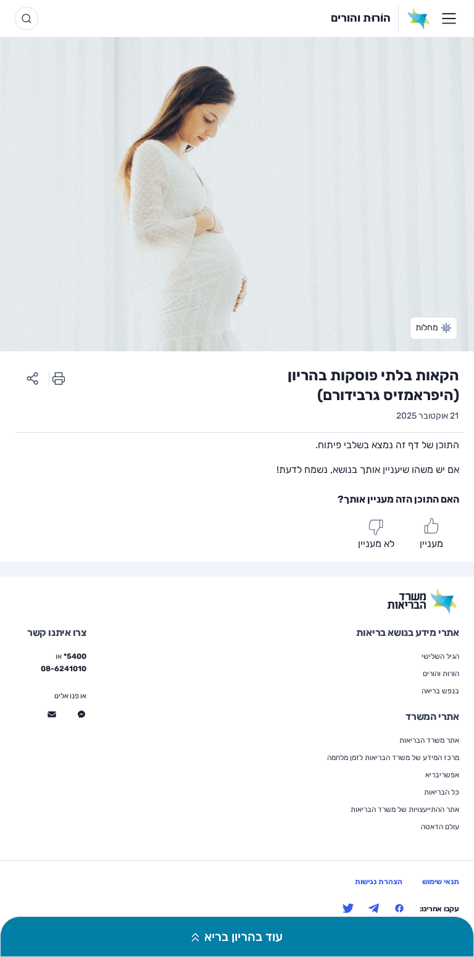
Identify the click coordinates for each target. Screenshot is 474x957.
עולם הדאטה (440, 826)
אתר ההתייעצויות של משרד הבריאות (405, 809)
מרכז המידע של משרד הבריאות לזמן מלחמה (393, 757)
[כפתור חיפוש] (26, 18)
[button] (433, 328)
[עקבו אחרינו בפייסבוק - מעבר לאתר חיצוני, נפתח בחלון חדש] (399, 908)
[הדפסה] (58, 378)
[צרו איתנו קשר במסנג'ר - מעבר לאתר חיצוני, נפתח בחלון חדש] (81, 714)
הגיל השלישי (440, 656)
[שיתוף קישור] (32, 378)
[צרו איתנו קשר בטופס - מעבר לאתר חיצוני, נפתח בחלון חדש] (52, 714)
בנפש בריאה (440, 691)
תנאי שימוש (440, 881)
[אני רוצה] (449, 18)
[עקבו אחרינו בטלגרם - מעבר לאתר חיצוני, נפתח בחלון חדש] (374, 908)
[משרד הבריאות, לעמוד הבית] (414, 18)
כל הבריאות (441, 792)
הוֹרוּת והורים (361, 18)
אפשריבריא (442, 775)
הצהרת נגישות (378, 881)
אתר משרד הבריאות (429, 740)
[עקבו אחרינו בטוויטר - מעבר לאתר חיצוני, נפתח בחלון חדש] (348, 908)
